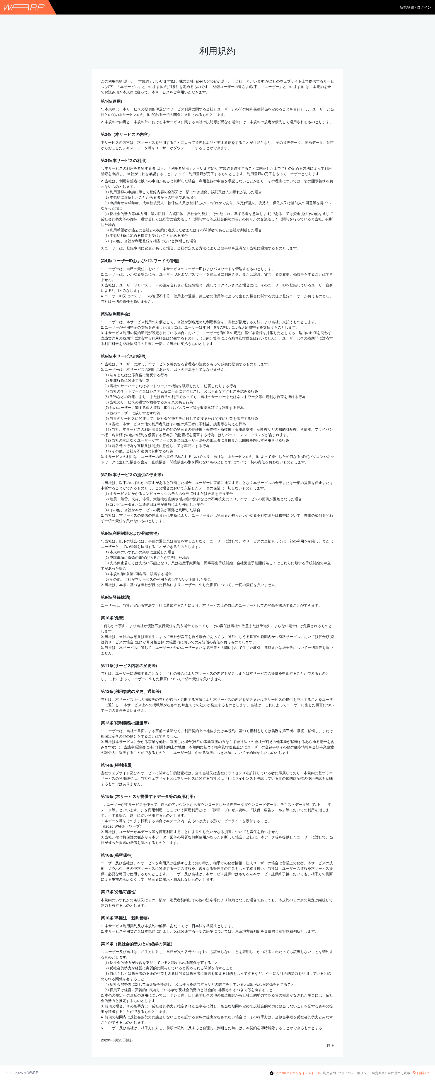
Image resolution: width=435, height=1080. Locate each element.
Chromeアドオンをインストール (297, 1072)
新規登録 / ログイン (415, 7)
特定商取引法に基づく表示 (391, 1072)
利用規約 (329, 1072)
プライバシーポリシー (354, 1072)
